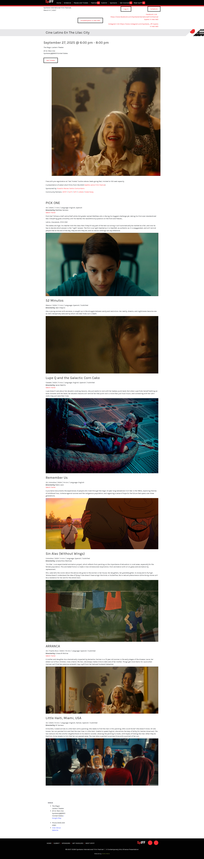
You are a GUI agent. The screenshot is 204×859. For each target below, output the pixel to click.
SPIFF (64, 192)
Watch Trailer (51, 213)
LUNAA (80, 192)
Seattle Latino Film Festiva (94, 185)
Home (59, 3)
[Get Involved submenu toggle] (130, 2)
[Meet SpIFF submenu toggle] (143, 2)
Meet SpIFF (138, 3)
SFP (75, 192)
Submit (104, 3)
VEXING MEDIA (106, 853)
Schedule (67, 3)
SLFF (70, 192)
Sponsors (113, 3)
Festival (94, 3)
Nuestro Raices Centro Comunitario (70, 188)
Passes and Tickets (81, 3)
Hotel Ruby (89, 192)
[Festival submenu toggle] (98, 2)
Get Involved (124, 3)
